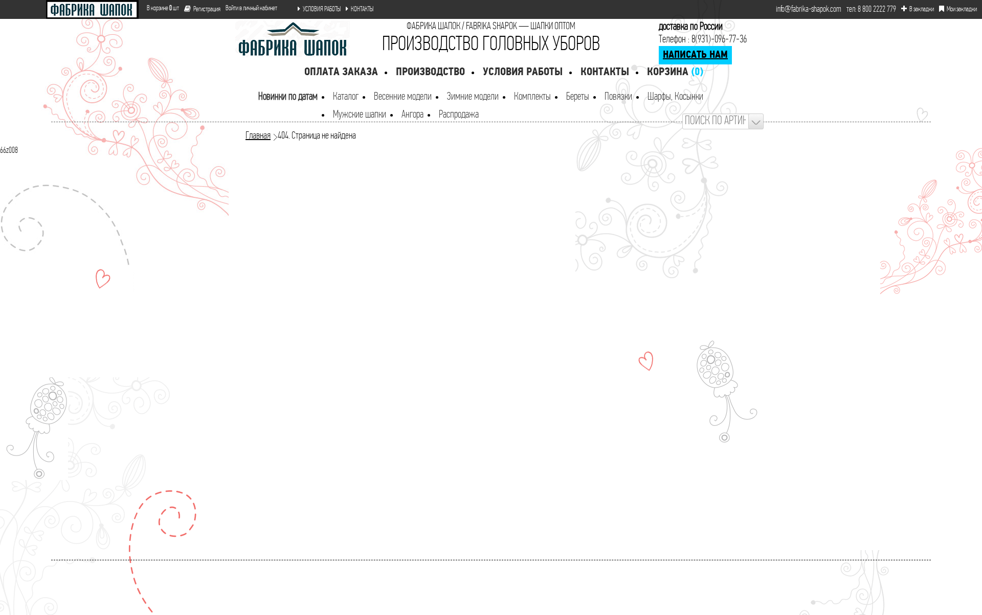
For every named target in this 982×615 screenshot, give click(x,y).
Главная (258, 136)
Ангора (412, 114)
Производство (430, 72)
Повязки (618, 97)
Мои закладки (962, 9)
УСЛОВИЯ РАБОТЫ (322, 9)
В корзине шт (159, 8)
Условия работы (523, 72)
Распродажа (459, 114)
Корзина (675, 72)
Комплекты (532, 97)
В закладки (921, 9)
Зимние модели (473, 97)
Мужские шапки (359, 114)
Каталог (346, 97)
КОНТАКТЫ (362, 9)
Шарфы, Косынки (675, 97)
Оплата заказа (341, 72)
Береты (577, 97)
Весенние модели (403, 97)
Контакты (605, 72)
